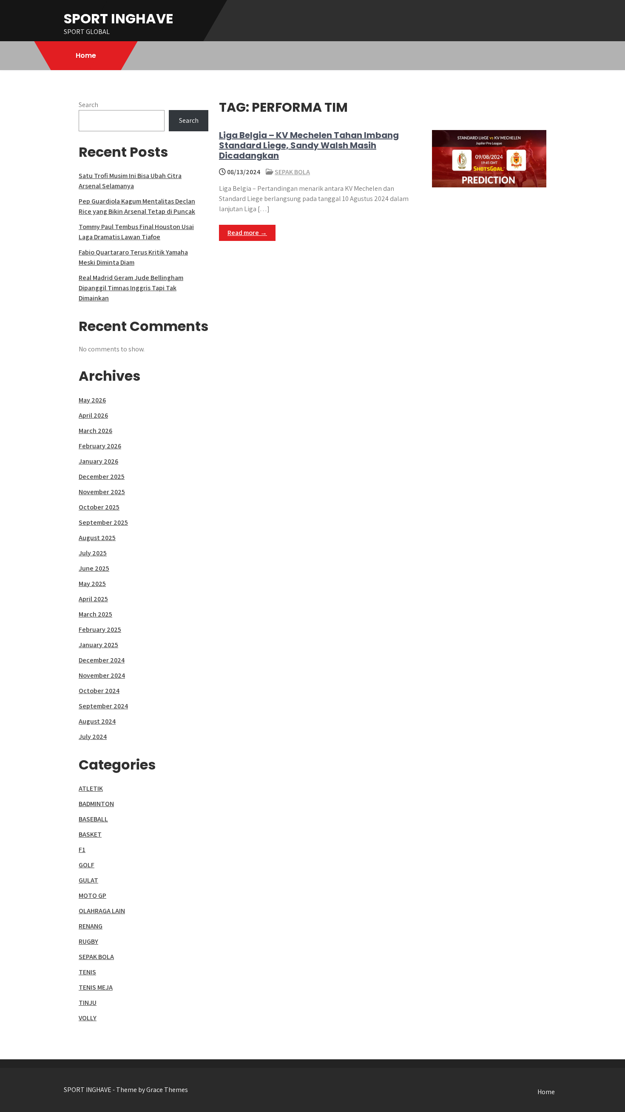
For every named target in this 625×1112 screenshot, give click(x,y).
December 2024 (102, 660)
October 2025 (99, 507)
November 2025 (102, 491)
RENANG (90, 926)
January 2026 (98, 461)
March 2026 (95, 430)
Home (86, 55)
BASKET (90, 834)
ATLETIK (91, 788)
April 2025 (93, 598)
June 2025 (94, 568)
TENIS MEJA (96, 987)
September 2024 (103, 706)
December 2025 (102, 476)
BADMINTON (96, 803)
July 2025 (93, 553)
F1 (82, 849)
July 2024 (93, 736)
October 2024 (99, 690)
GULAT (88, 880)
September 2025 (103, 522)
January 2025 (98, 644)
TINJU (88, 1002)
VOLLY (88, 1017)
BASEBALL (93, 819)
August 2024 (97, 721)
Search (88, 104)
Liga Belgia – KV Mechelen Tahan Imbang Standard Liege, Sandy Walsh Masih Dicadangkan (309, 145)
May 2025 (92, 583)
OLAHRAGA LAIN (102, 910)
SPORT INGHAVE (118, 18)
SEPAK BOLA (292, 171)
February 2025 (100, 629)
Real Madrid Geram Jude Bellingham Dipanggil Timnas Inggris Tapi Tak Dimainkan (131, 288)
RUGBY (88, 941)
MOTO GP (92, 895)
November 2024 (102, 675)
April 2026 (93, 415)
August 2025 (97, 537)
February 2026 (100, 445)
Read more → (247, 232)
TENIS (87, 972)
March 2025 (95, 614)
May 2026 (92, 400)
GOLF (86, 864)
